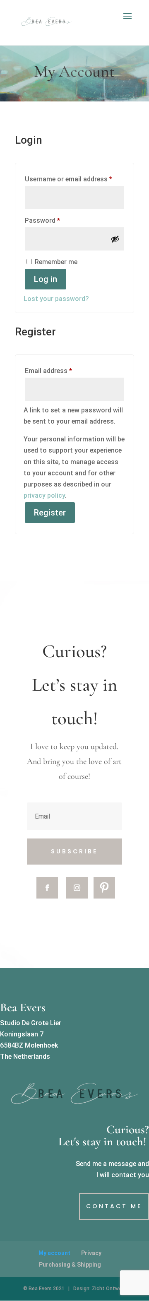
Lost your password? (56, 299)
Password (55, 220)
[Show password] (115, 238)
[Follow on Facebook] (47, 888)
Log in (45, 279)
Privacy (91, 1253)
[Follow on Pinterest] (104, 888)
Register (50, 513)
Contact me (114, 1206)
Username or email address (74, 179)
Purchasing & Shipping (70, 1264)
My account (54, 1253)
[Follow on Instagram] (77, 888)
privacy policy (44, 495)
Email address (61, 370)
